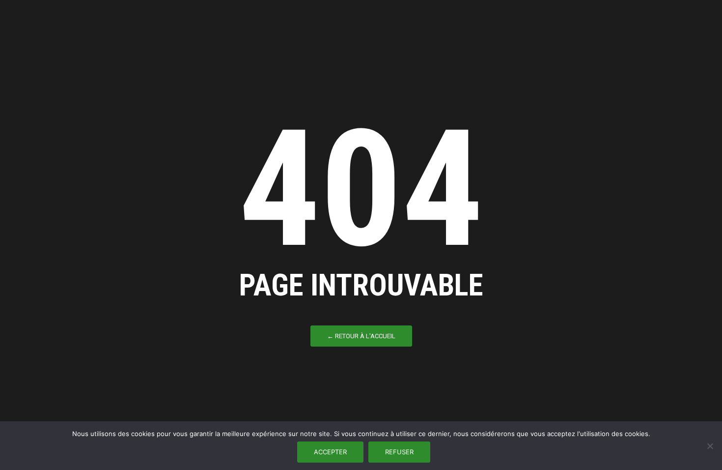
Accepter (330, 452)
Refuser (399, 452)
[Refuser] (710, 446)
